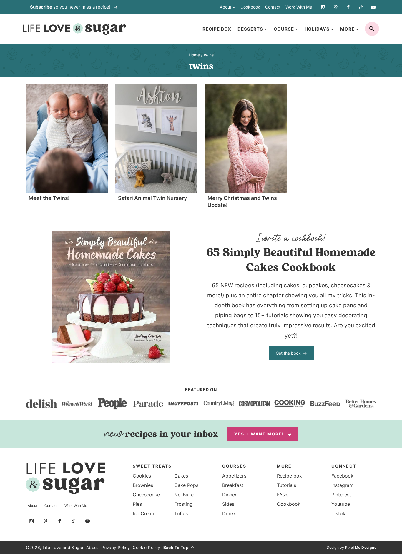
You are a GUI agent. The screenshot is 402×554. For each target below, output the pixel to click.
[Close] (307, 215)
